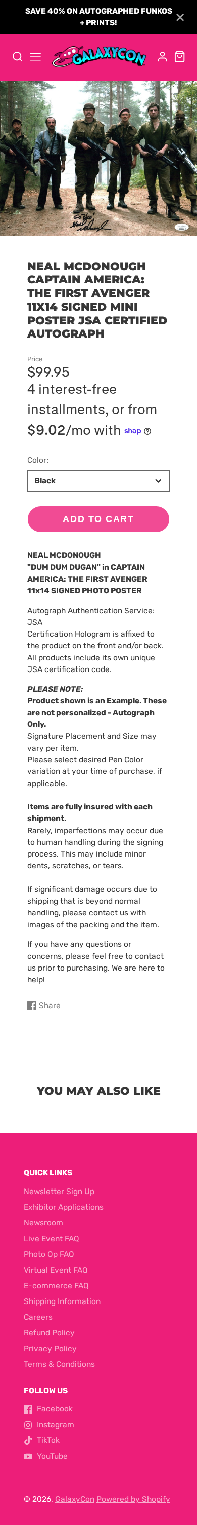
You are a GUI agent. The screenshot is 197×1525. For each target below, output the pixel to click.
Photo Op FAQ (49, 1254)
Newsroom (43, 1223)
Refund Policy (49, 1332)
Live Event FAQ (51, 1238)
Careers (38, 1317)
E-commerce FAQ (56, 1285)
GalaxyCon (74, 1499)
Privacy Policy (50, 1348)
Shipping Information (62, 1301)
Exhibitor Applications (64, 1207)
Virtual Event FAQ (56, 1270)
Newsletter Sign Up (59, 1191)
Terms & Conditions (59, 1364)
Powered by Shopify (133, 1499)
